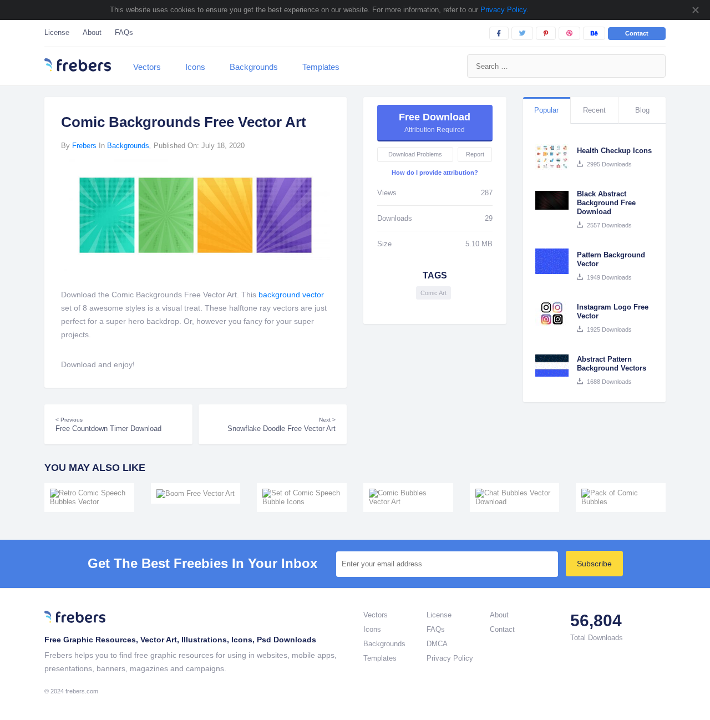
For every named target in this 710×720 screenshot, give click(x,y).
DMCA (437, 644)
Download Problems (415, 154)
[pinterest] (546, 33)
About (92, 32)
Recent (594, 110)
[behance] (594, 33)
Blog (642, 110)
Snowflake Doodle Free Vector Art (281, 425)
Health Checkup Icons (614, 150)
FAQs (124, 32)
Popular (546, 110)
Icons (195, 67)
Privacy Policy (502, 10)
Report (475, 154)
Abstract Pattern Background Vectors (611, 363)
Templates (320, 67)
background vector (291, 294)
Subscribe (594, 563)
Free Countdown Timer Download (108, 425)
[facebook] (499, 33)
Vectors (147, 67)
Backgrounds (254, 67)
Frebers (84, 145)
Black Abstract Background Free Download (606, 203)
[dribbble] (569, 33)
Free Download (434, 122)
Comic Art (433, 293)
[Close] (695, 10)
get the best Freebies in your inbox (202, 563)
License (56, 32)
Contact (636, 33)
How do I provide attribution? (435, 172)
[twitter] (522, 33)
